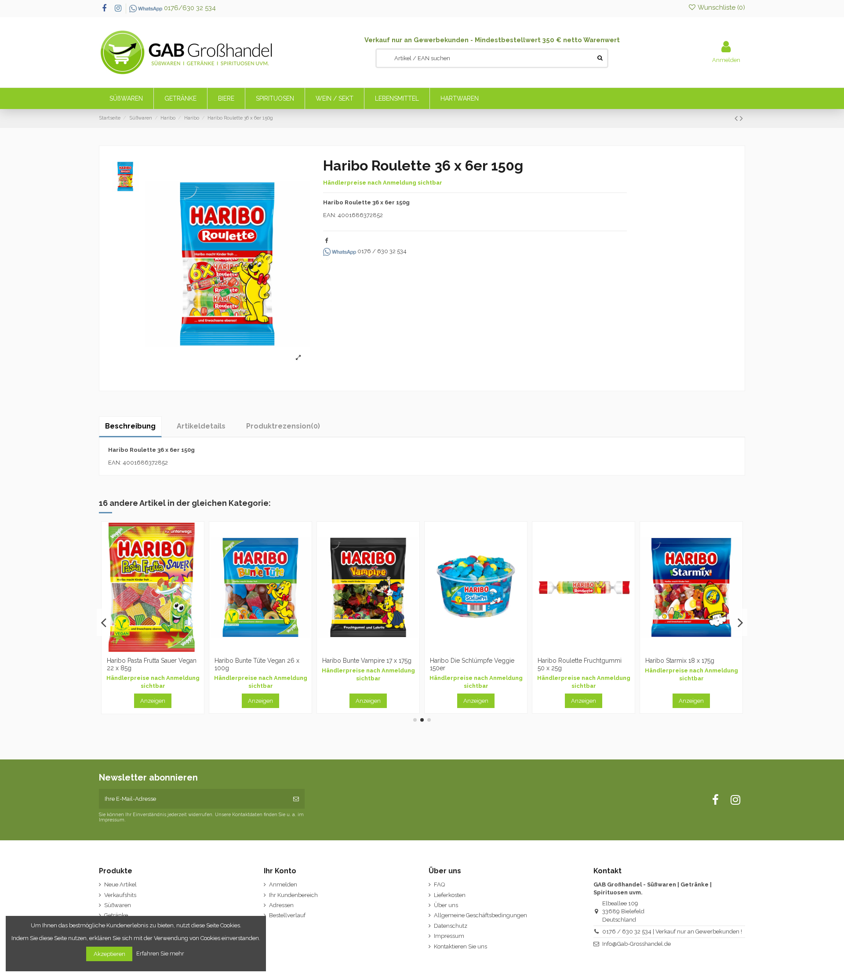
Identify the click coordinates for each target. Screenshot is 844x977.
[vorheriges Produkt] (737, 118)
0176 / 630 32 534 (381, 251)
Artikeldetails (201, 426)
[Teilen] (326, 240)
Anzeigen (138, 700)
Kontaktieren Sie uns (460, 946)
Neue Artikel (120, 884)
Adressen (281, 905)
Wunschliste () (720, 7)
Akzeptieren (109, 954)
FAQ (439, 884)
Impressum (449, 936)
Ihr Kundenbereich (293, 895)
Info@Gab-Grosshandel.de (636, 944)
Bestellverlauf (287, 915)
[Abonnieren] (296, 799)
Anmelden (283, 884)
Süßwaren (117, 905)
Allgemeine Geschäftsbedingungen (480, 915)
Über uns (446, 905)
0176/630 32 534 (189, 8)
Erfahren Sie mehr (161, 953)
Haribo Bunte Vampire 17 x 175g (245, 660)
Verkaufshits (120, 895)
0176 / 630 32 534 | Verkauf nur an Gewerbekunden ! (672, 931)
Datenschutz (450, 926)
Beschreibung (130, 426)
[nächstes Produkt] (741, 118)
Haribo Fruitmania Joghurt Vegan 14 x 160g (667, 664)
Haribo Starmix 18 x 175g (558, 660)
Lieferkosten (450, 895)
